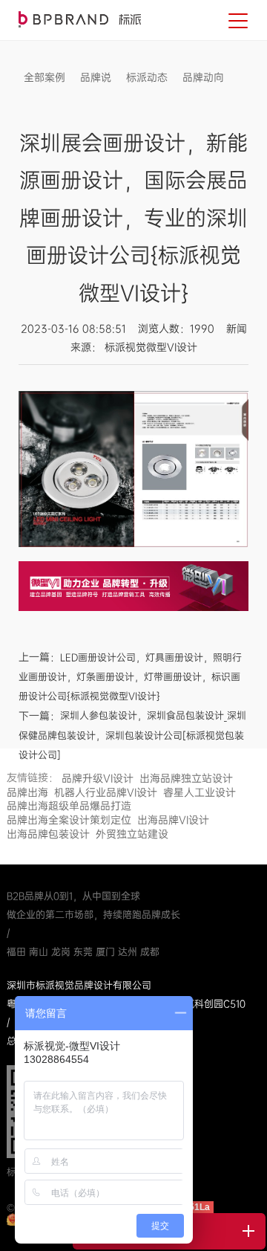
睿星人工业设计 (199, 792)
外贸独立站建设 (132, 834)
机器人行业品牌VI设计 (105, 792)
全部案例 (44, 77)
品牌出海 (27, 792)
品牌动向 (203, 77)
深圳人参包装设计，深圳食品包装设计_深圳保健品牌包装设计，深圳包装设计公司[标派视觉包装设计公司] (132, 735)
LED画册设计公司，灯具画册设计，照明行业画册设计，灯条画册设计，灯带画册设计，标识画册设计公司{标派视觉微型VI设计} (130, 677)
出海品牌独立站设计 (186, 778)
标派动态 (147, 77)
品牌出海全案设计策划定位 (69, 820)
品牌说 (95, 77)
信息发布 (44, 99)
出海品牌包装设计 (48, 834)
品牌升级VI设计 (98, 778)
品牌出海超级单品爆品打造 (69, 805)
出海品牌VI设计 (173, 820)
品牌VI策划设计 (80, 19)
